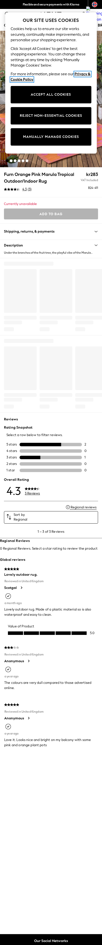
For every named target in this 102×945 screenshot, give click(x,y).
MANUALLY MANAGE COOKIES (51, 137)
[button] (7, 160)
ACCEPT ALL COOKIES (51, 94)
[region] (51, 83)
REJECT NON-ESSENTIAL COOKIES (51, 116)
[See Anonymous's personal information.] (28, 661)
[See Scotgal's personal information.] (21, 588)
